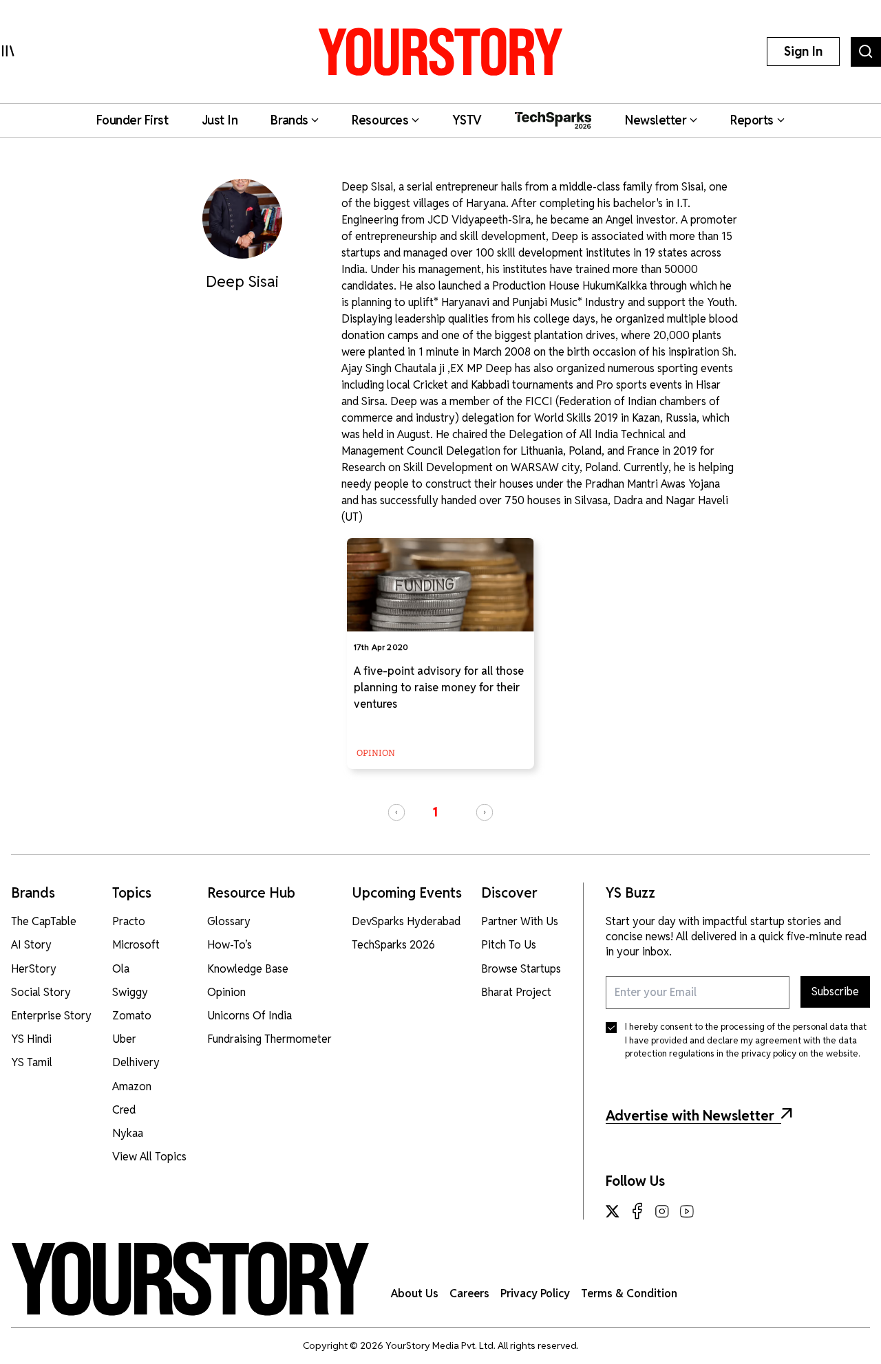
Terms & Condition (629, 1293)
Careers (469, 1293)
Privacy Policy (535, 1293)
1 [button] (435, 812)
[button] (396, 812)
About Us (414, 1293)
